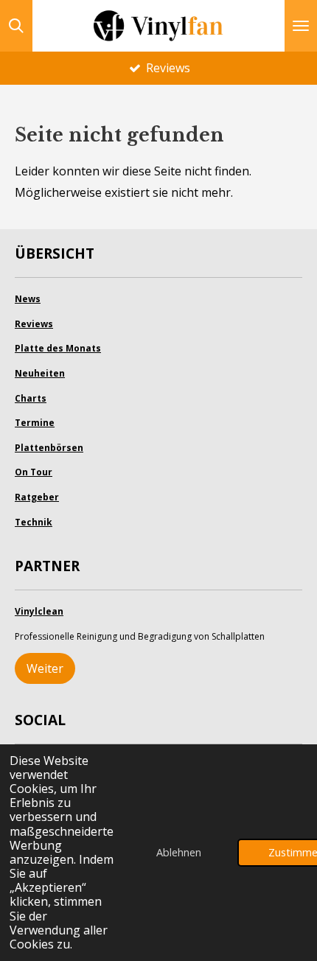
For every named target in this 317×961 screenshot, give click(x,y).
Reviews (34, 324)
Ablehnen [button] (178, 852)
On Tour (33, 472)
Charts (30, 398)
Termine (35, 422)
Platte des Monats (58, 348)
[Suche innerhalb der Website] (16, 26)
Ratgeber (37, 497)
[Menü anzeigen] (301, 26)
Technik (33, 522)
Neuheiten (40, 373)
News (28, 299)
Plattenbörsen (49, 447)
